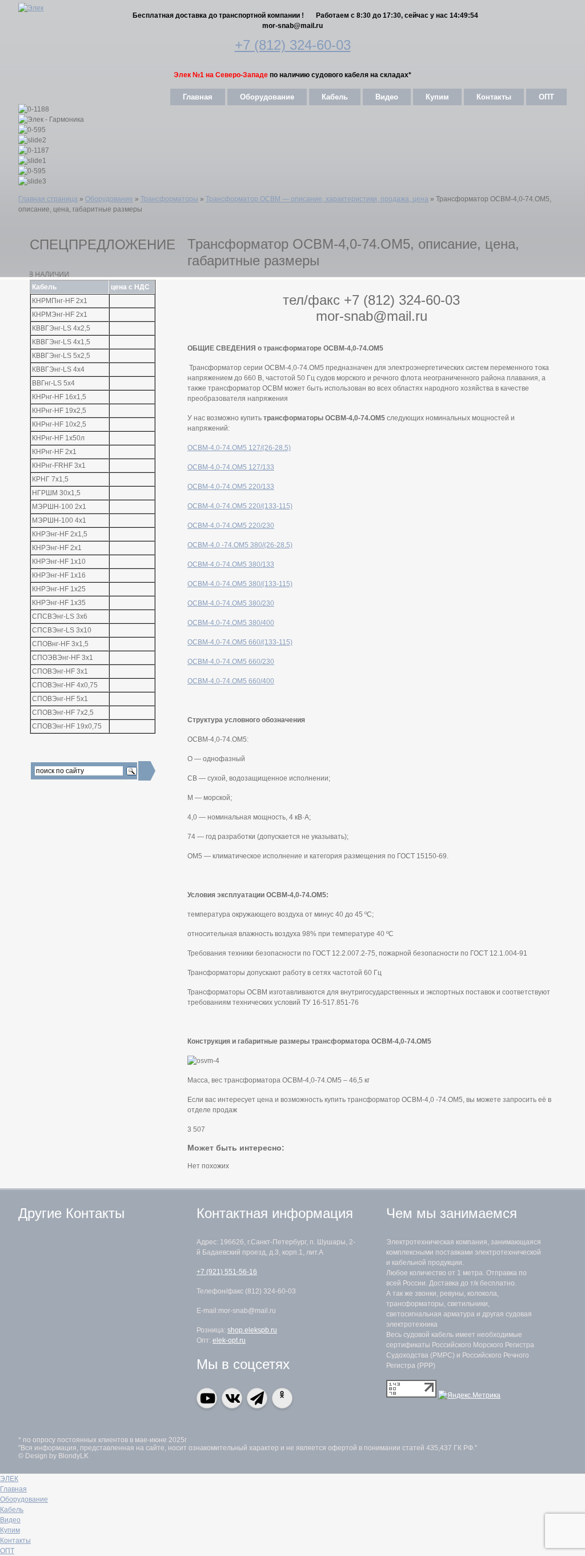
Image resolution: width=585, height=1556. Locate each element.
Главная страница (48, 199)
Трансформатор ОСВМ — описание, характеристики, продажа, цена (317, 199)
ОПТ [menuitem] (7, 1551)
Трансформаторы (169, 199)
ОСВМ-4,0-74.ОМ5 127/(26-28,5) (239, 448)
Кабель (335, 97)
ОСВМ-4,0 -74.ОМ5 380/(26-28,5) (239, 545)
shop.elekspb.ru (252, 1330)
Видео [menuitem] (10, 1520)
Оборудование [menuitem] (24, 1499)
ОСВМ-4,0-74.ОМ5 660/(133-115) (239, 642)
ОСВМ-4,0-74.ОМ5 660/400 (230, 681)
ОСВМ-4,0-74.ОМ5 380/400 (230, 623)
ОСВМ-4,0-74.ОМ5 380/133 (230, 564)
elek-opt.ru (229, 1340)
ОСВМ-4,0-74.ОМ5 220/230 (230, 526)
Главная (198, 97)
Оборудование (267, 97)
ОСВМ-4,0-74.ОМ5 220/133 (230, 487)
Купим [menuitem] (10, 1530)
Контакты (493, 97)
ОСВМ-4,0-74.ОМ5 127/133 (230, 467)
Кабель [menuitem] (11, 1510)
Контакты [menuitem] (15, 1541)
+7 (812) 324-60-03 (293, 45)
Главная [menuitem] (13, 1489)
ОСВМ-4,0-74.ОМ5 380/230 (230, 603)
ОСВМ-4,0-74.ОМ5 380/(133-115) (239, 584)
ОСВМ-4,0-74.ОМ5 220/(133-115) (239, 506)
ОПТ (546, 97)
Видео (386, 97)
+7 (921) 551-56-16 (227, 1272)
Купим (437, 97)
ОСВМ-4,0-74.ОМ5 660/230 (230, 662)
